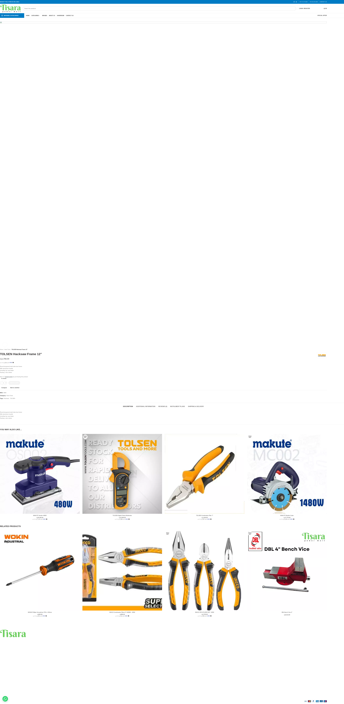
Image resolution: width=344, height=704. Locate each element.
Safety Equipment (5, 670)
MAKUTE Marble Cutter (287, 515)
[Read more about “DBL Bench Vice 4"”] (325, 538)
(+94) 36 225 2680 (11, 649)
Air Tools (2, 667)
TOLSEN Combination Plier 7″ (204, 515)
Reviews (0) (162, 406)
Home (1, 349)
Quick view (78, 445)
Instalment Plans (177, 406)
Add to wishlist (14, 387)
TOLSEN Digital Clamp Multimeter (122, 515)
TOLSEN (12, 398)
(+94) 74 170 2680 (11, 652)
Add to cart (14, 383)
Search (293, 8)
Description (128, 406)
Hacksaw (6, 398)
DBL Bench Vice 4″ (287, 612)
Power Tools (3, 660)
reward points (9, 376)
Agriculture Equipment (6, 673)
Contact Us (3, 690)
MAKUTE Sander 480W (39, 515)
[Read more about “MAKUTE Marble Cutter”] (325, 441)
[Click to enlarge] (5, 344)
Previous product (322, 349)
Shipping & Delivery (196, 406)
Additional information (145, 406)
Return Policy (4, 684)
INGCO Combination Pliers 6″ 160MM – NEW (122, 612)
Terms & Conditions (5, 687)
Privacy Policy (4, 681)
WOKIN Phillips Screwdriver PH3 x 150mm (40, 612)
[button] (78, 441)
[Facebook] (294, 2)
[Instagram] (296, 2)
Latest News (3, 693)
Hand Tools (7, 349)
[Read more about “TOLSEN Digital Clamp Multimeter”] (160, 441)
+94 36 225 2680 (314, 2)
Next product (326, 349)
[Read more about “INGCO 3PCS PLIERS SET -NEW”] (243, 538)
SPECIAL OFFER (322, 15)
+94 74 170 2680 (303, 2)
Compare (4, 387)
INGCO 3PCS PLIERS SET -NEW (204, 612)
